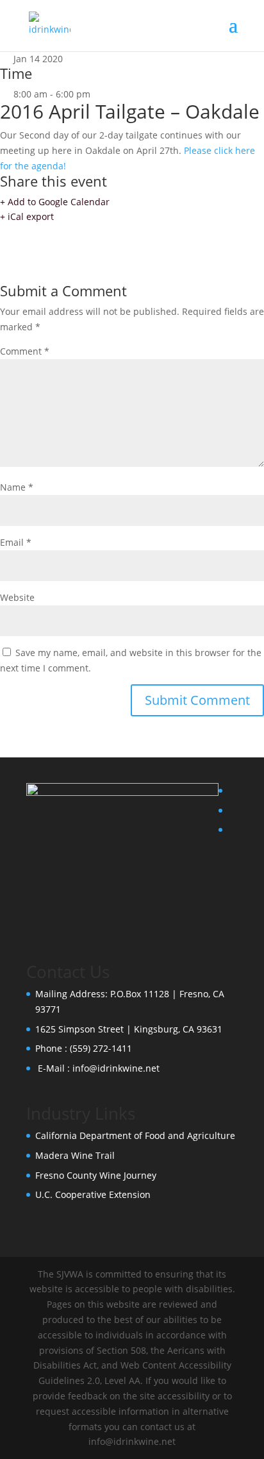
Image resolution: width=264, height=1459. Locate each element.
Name (16, 487)
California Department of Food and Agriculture (135, 1135)
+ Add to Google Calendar (55, 202)
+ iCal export (27, 216)
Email (15, 542)
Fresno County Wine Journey (95, 1175)
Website (17, 597)
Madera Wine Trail (75, 1155)
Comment (24, 351)
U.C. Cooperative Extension (93, 1194)
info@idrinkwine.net (116, 1068)
